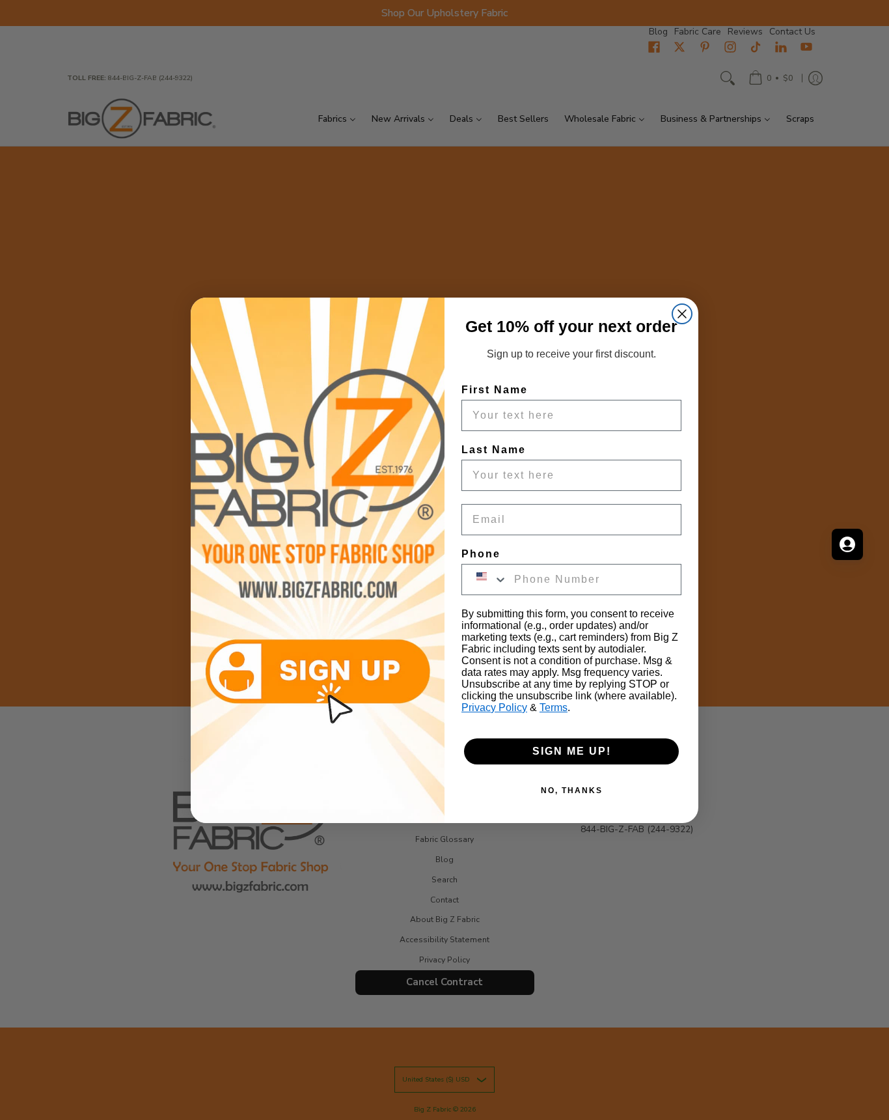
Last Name (493, 449)
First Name (494, 389)
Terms (554, 707)
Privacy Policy (494, 707)
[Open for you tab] (847, 544)
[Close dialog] (682, 314)
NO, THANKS (572, 790)
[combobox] (485, 580)
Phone (480, 553)
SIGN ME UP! (571, 751)
